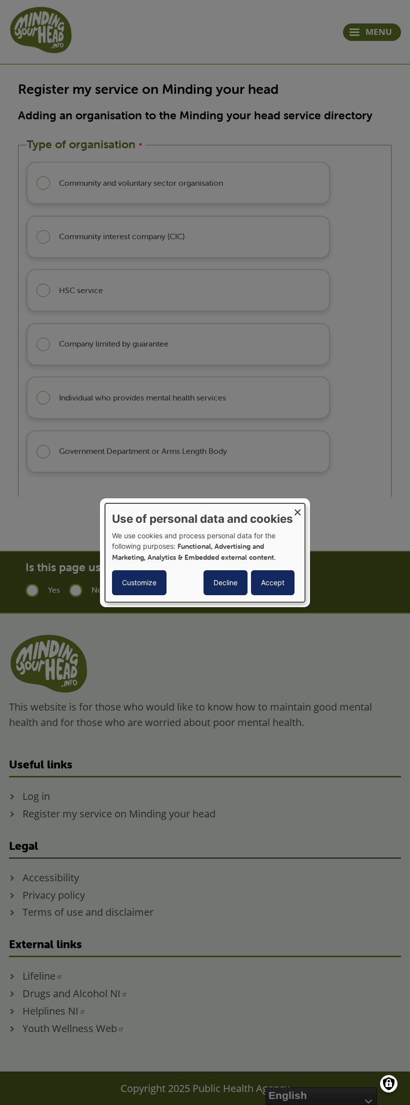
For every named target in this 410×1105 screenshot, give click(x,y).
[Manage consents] (389, 1084)
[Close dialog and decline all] (297, 509)
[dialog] (205, 552)
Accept (272, 582)
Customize (139, 582)
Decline (226, 582)
